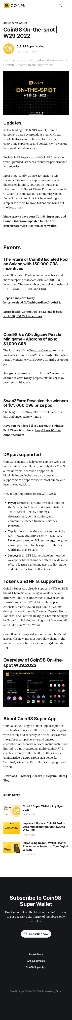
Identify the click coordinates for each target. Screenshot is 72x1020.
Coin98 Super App (36, 967)
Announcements (36, 960)
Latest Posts (36, 954)
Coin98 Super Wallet (15, 23)
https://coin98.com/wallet (38, 226)
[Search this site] (60, 5)
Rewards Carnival (40, 350)
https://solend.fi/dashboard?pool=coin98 (31, 302)
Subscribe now (38, 934)
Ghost (59, 991)
